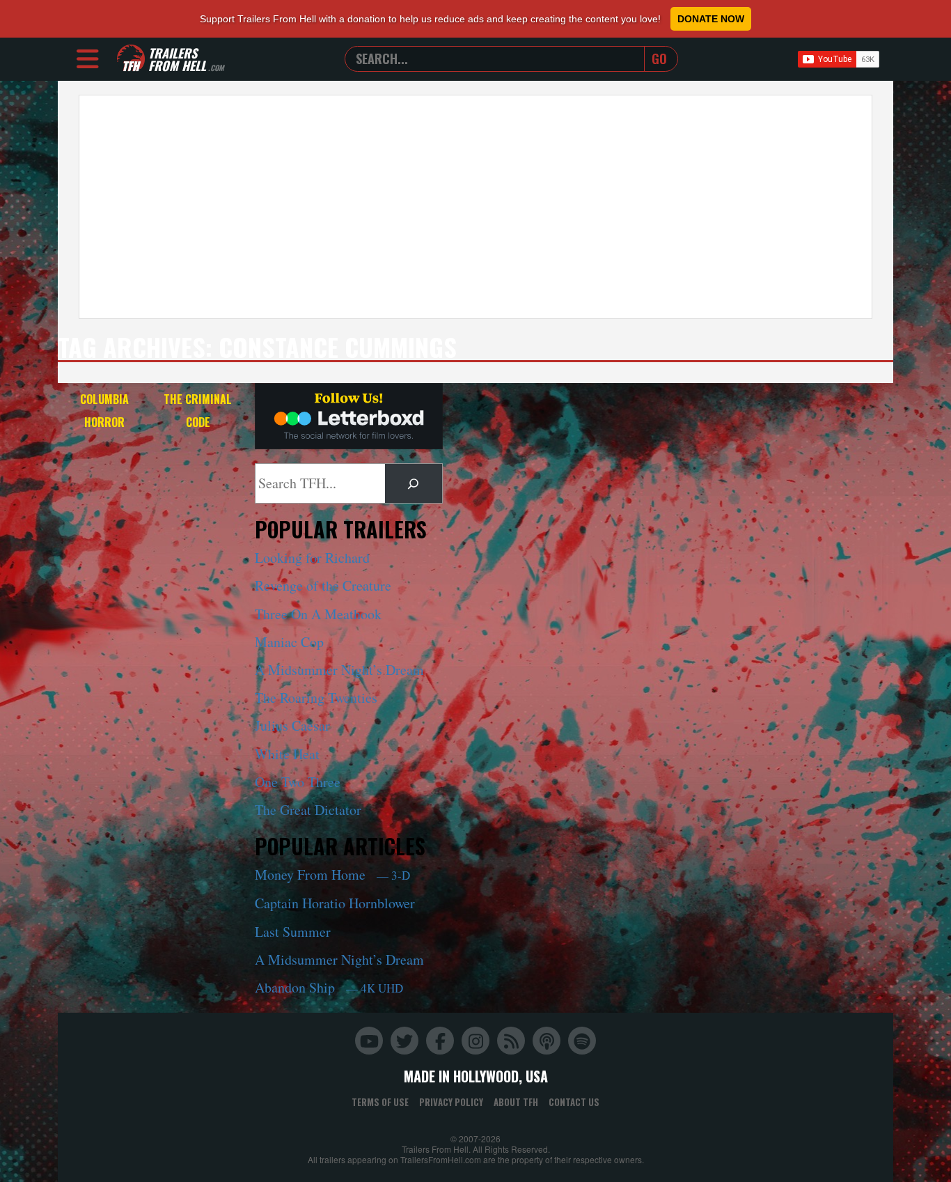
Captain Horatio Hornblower (335, 903)
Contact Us (574, 1102)
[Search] (413, 483)
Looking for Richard (312, 557)
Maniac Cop (289, 641)
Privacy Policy (451, 1102)
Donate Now (710, 18)
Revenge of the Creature (323, 585)
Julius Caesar (292, 725)
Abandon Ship (329, 987)
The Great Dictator (308, 809)
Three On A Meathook (318, 614)
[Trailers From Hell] (131, 59)
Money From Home (332, 874)
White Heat (287, 754)
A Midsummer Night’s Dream (339, 669)
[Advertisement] (475, 206)
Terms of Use (380, 1102)
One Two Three (297, 781)
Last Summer (293, 931)
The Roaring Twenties (316, 697)
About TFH (516, 1102)
